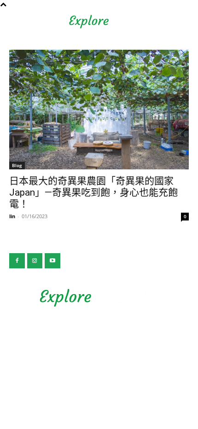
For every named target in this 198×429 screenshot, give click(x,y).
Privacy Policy (99, 333)
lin (12, 216)
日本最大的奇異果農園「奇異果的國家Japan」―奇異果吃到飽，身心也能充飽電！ (93, 192)
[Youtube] (52, 261)
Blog (17, 165)
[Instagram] (35, 261)
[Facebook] (17, 261)
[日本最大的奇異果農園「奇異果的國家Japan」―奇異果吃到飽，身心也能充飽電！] (99, 109)
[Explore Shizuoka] (99, 297)
